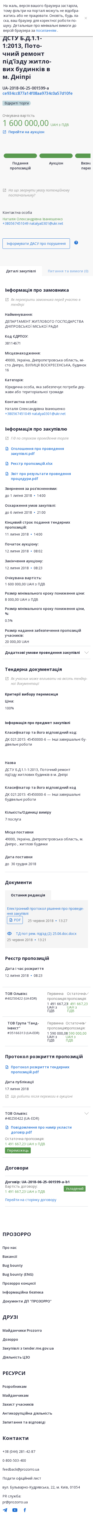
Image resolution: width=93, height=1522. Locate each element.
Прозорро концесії (19, 1283)
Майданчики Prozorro (22, 1330)
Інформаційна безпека (22, 1292)
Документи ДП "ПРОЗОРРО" (27, 1301)
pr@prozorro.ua (15, 1502)
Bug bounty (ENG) (17, 1274)
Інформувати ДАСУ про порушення (36, 243)
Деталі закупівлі (21, 271)
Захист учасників (18, 1404)
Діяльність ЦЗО (16, 1357)
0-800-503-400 (14, 1460)
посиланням (46, 30)
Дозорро (10, 1339)
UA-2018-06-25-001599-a (25, 88)
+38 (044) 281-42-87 (18, 1451)
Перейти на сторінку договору (30, 1199)
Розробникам (14, 1386)
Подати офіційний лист (21, 1478)
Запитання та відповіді (23, 1422)
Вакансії (9, 1256)
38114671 (13, 343)
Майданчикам (15, 1395)
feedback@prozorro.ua (20, 1469)
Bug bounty (12, 1265)
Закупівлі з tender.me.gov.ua (28, 1348)
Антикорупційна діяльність (27, 1413)
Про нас (9, 1247)
